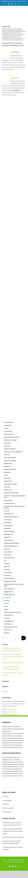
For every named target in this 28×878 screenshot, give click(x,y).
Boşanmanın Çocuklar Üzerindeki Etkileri (13, 662)
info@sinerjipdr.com (21, 1)
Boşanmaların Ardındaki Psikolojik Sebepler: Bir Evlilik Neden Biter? (11, 842)
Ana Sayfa (5, 796)
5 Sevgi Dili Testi (14, 78)
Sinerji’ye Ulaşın (7, 812)
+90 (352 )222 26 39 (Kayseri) (10, 1)
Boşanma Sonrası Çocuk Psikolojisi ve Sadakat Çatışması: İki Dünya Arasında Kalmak (13, 657)
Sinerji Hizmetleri (7, 800)
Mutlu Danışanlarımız (8, 808)
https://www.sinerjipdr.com (12, 714)
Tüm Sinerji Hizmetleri (8, 422)
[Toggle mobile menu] (25, 10)
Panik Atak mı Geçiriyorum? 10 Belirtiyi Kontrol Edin (13, 848)
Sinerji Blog (6, 804)
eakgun (22, 861)
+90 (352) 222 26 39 (11, 709)
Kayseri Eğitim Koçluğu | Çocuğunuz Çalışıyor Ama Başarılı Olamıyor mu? (12, 824)
